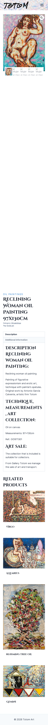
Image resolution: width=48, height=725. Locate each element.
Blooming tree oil (19, 654)
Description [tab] (11, 334)
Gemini (11, 701)
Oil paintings (13, 294)
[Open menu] (42, 5)
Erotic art (10, 326)
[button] (41, 17)
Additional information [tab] (16, 340)
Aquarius (12, 573)
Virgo (10, 526)
